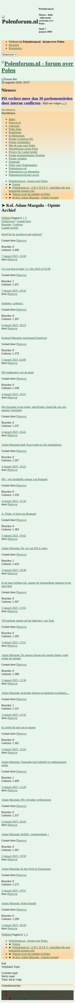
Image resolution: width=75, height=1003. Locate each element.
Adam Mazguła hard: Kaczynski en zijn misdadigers (31, 444)
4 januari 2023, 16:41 (13, 432)
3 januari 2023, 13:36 (13, 680)
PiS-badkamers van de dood (17, 372)
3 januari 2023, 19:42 (13, 535)
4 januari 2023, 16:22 (13, 466)
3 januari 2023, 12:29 (13, 787)
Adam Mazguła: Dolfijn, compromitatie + (25, 834)
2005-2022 (18, 998)
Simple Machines (42, 995)
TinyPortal (15, 991)
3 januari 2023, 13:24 (13, 749)
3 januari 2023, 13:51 (13, 642)
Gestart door (24, 221)
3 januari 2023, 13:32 (13, 714)
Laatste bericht (9, 227)
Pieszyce (21, 240)
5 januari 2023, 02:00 (13, 359)
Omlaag (6, 217)
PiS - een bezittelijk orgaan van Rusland (24, 479)
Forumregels (37, 991)
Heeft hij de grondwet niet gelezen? (21, 234)
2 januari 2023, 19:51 (13, 890)
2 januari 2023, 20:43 (13, 821)
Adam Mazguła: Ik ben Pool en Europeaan (26, 868)
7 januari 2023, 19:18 (13, 256)
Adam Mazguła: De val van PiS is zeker (24, 548)
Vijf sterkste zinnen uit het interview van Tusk (27, 620)
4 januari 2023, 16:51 (13, 394)
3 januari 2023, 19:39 (13, 570)
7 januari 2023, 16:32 (13, 290)
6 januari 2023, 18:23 (13, 325)
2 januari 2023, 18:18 (13, 925)
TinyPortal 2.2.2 (62, 995)
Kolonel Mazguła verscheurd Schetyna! (24, 337)
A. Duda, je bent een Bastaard (18, 513)
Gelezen (18, 224)
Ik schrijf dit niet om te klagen (18, 727)
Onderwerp (8, 221)
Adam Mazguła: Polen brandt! (18, 903)
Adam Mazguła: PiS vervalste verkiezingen (26, 799)
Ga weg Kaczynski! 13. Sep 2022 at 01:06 (25, 268)
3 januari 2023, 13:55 (13, 607)
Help (25, 991)
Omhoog (6, 934)
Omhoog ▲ (54, 991)
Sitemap (30, 998)
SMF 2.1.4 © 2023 (20, 995)
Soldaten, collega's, (12, 303)
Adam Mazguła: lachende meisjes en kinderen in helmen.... (35, 692)
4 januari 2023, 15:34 (13, 501)
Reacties (6, 224)
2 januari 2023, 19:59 (13, 856)
